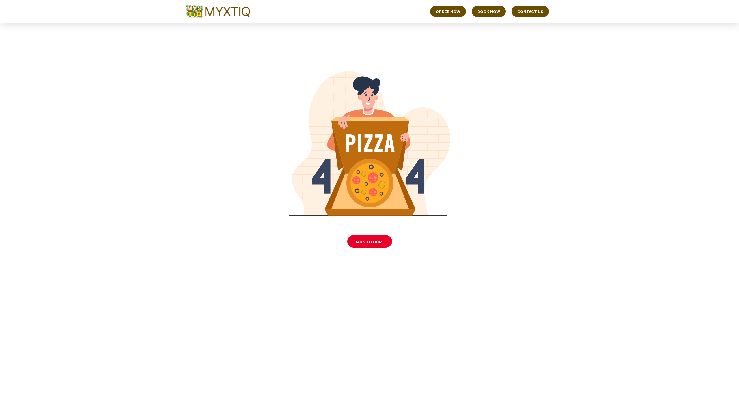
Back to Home (369, 241)
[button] (448, 11)
